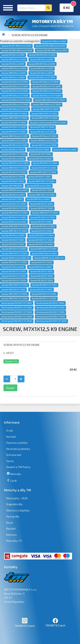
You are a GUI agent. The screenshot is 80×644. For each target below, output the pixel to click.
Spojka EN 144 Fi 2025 (41, 262)
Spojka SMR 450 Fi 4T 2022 (43, 172)
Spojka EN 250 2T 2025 (41, 271)
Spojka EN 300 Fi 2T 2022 (14, 154)
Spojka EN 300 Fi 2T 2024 (40, 240)
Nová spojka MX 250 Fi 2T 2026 (17, 307)
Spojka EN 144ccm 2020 (41, 73)
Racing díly (12, 516)
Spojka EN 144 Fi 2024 (41, 231)
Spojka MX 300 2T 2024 (13, 244)
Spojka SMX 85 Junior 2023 (14, 190)
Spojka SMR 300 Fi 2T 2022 (42, 181)
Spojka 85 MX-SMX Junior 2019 (16, 46)
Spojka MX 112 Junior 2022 (44, 145)
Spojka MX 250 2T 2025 (41, 276)
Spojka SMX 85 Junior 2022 (44, 140)
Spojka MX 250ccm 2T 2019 (15, 82)
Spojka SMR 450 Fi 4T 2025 (14, 298)
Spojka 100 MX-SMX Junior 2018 (17, 50)
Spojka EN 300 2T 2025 (41, 280)
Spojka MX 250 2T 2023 (41, 204)
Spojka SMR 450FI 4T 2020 (44, 118)
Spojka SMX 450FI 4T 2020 (44, 113)
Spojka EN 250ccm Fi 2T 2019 (46, 86)
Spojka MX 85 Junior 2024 (14, 222)
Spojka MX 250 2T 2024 (13, 240)
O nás (9, 430)
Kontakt (11, 436)
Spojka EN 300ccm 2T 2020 (15, 104)
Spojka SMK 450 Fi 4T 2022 (14, 168)
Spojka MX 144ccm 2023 (38, 199)
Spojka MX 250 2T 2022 (13, 149)
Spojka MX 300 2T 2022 (13, 181)
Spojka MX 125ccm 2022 (64, 149)
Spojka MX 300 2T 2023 (41, 208)
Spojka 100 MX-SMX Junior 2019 (52, 50)
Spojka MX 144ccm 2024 (13, 235)
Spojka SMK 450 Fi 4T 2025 (14, 294)
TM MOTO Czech (25, 625)
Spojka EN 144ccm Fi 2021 (44, 136)
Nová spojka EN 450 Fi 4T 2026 (51, 321)
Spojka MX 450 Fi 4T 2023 (14, 217)
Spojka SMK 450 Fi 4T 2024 (14, 253)
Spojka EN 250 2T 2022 (13, 176)
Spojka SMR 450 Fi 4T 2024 (43, 249)
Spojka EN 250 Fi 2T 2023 (14, 204)
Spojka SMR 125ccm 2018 (14, 59)
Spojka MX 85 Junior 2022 (14, 140)
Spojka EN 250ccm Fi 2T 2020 (47, 95)
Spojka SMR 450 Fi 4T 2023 (45, 213)
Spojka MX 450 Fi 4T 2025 (44, 294)
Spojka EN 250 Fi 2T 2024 (41, 235)
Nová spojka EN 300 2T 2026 (50, 312)
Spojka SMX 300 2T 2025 (13, 289)
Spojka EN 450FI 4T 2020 (14, 127)
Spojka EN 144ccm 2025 (13, 267)
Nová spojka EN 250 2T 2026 (50, 303)
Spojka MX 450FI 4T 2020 (14, 131)
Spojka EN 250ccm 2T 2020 (15, 91)
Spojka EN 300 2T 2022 (39, 176)
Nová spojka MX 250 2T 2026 (50, 307)
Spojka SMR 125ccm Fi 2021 (15, 136)
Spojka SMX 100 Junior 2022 (15, 163)
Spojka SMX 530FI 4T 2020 (14, 113)
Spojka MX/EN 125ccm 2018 (42, 55)
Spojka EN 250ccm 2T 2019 (42, 77)
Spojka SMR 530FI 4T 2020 (14, 118)
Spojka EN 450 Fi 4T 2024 (41, 244)
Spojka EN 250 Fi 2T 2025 (14, 271)
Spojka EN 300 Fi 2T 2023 (14, 208)
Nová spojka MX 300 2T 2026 (51, 316)
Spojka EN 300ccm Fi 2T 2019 (46, 91)
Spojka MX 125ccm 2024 (43, 226)
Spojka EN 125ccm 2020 (13, 55)
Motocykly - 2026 (17, 498)
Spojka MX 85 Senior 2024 (44, 253)
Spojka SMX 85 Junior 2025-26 (48, 258)
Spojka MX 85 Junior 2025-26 (16, 258)
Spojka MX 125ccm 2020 (41, 59)
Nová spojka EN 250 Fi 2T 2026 (17, 303)
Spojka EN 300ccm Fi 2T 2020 (16, 100)
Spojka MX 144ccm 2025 (40, 267)
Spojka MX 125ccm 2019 (41, 68)
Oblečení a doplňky (17, 510)
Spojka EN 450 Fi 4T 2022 (14, 172)
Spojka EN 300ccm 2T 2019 (45, 82)
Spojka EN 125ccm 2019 (13, 64)
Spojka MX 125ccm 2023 (13, 195)
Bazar (9, 522)
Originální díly (14, 504)
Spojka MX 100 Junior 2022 (14, 145)
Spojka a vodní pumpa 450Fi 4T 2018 (48, 122)
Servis (10, 461)
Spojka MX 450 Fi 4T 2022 (45, 163)
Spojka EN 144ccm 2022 (13, 158)
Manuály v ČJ (14, 540)
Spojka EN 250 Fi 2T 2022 (44, 168)
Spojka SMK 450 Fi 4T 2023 (42, 195)
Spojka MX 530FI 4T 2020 (14, 122)
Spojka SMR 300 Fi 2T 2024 (15, 226)
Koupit (10, 387)
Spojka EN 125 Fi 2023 (42, 190)
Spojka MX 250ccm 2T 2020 (15, 95)
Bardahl (11, 528)
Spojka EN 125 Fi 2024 (41, 222)
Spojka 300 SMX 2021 (12, 185)
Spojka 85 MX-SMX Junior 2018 (50, 46)
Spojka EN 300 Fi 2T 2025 (14, 280)
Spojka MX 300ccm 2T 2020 (15, 109)
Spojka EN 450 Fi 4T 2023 (42, 217)
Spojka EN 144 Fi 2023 (12, 199)
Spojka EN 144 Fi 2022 (40, 154)
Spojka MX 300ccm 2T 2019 (15, 86)
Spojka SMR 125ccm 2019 (14, 73)
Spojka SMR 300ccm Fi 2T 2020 (50, 100)
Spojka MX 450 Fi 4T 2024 (14, 249)
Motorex (11, 534)
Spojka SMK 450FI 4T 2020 (45, 109)
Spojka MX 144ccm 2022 (40, 158)
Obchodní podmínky (18, 448)
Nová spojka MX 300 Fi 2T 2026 (17, 316)
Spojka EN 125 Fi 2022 (38, 149)
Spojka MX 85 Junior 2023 (38, 185)
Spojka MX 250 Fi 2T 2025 (14, 276)
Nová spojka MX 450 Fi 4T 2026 (17, 321)
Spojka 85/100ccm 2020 (54, 41)
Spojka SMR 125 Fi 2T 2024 (14, 231)
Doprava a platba (16, 442)
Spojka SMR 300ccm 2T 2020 (47, 104)
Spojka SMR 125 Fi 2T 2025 (14, 262)
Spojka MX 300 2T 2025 (41, 289)
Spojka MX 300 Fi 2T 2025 (44, 285)
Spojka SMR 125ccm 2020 (14, 68)
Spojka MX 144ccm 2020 (13, 77)
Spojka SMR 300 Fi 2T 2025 (15, 285)
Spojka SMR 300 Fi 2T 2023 (15, 213)
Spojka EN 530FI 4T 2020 (42, 127)
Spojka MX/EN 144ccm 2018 (42, 64)
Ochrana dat (13, 454)
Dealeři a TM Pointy (18, 467)
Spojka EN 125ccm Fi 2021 (42, 131)
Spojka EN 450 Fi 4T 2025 (44, 298)
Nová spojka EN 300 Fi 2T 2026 (17, 312)
